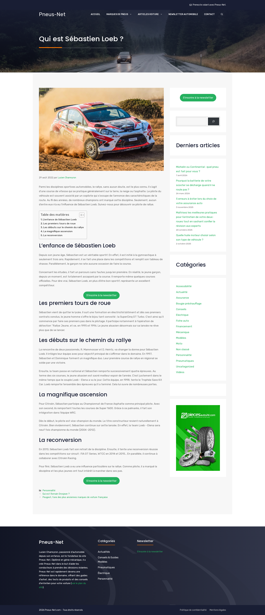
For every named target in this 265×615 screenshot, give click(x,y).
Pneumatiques (185, 360)
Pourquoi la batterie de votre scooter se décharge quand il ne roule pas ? (195, 185)
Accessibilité (184, 286)
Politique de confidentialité (193, 610)
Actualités (104, 551)
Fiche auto (182, 320)
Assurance (182, 297)
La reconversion (52, 235)
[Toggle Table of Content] (80, 215)
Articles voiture (148, 14)
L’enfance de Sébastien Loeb (60, 219)
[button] (222, 14)
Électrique (104, 573)
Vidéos (180, 372)
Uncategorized (185, 366)
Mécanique (182, 332)
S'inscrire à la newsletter (101, 295)
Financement (184, 326)
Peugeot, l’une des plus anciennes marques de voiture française (75, 497)
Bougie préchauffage (189, 303)
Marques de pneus (117, 14)
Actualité (181, 291)
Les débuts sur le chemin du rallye (63, 227)
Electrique (182, 314)
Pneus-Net (52, 14)
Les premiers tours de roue (59, 223)
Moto (179, 343)
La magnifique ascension (58, 231)
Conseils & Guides (108, 557)
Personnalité (48, 490)
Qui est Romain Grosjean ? (56, 493)
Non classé (182, 349)
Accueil (95, 14)
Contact (209, 14)
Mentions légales (218, 610)
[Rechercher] (213, 121)
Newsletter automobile (183, 14)
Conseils (181, 309)
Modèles (181, 337)
